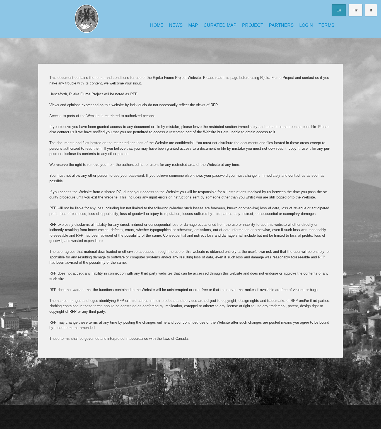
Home (156, 25)
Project (252, 25)
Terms (326, 25)
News (176, 25)
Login (306, 25)
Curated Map (220, 25)
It (371, 10)
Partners (281, 25)
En (338, 10)
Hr (355, 10)
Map (193, 25)
